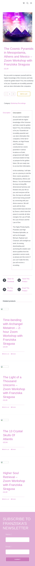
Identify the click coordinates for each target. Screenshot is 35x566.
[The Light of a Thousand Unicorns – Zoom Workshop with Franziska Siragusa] (5, 369)
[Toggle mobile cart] (24, 3)
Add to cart (23, 94)
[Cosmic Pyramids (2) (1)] (17, 27)
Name (9, 534)
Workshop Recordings (18, 103)
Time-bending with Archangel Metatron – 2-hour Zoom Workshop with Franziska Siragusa (13, 331)
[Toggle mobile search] (27, 3)
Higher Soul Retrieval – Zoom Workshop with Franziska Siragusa (14, 480)
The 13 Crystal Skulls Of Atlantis (13, 435)
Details (14, 354)
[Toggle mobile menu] (31, 3)
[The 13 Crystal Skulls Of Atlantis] (5, 423)
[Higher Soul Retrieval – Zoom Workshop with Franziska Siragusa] (5, 465)
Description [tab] (6, 113)
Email (8, 547)
